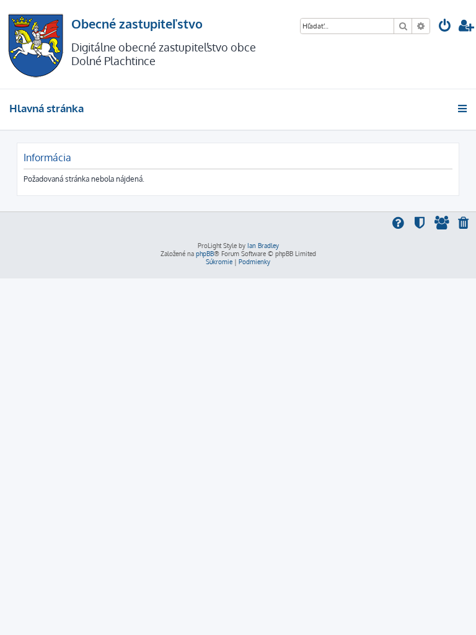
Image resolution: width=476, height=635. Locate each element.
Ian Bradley (263, 245)
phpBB (205, 253)
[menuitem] (445, 27)
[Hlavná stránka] (35, 44)
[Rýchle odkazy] (463, 108)
